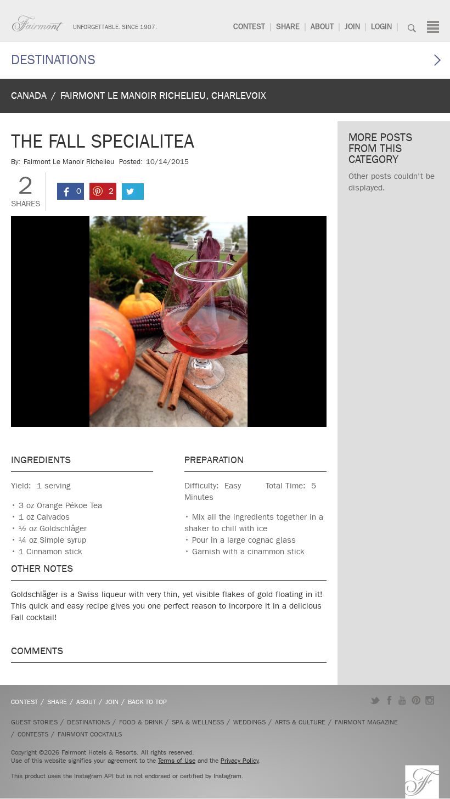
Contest (249, 26)
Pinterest (416, 700)
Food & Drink (140, 722)
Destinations (53, 59)
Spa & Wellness (198, 722)
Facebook (388, 700)
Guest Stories (34, 722)
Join (352, 26)
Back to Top (147, 702)
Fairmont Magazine (366, 722)
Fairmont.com (38, 23)
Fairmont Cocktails (90, 734)
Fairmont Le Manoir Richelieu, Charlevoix (163, 96)
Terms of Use (176, 760)
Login (381, 26)
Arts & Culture (300, 722)
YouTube (402, 700)
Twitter (375, 700)
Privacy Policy (239, 760)
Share (288, 26)
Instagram (430, 700)
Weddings (249, 722)
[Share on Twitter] (133, 191)
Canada (29, 96)
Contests (33, 734)
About (322, 26)
